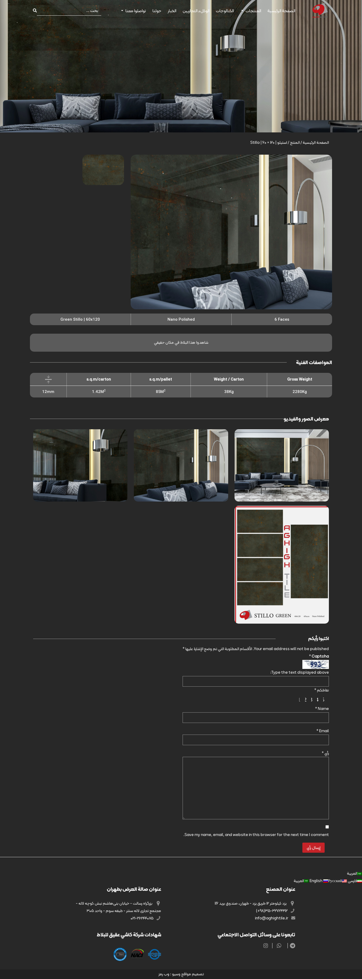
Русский (325, 880)
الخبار (172, 10)
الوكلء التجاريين (196, 10)
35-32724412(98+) (272, 910)
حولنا (156, 10)
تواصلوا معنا (135, 10)
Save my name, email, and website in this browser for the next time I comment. (256, 834)
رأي (325, 753)
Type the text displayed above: (299, 672)
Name (322, 708)
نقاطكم (321, 690)
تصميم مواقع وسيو (188, 974)
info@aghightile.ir (272, 918)
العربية (352, 873)
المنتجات (253, 10)
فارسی (352, 880)
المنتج (295, 142)
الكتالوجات (225, 10)
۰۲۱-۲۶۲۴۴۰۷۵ (142, 918)
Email (322, 730)
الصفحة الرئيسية (281, 10)
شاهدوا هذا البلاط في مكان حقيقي (181, 342)
